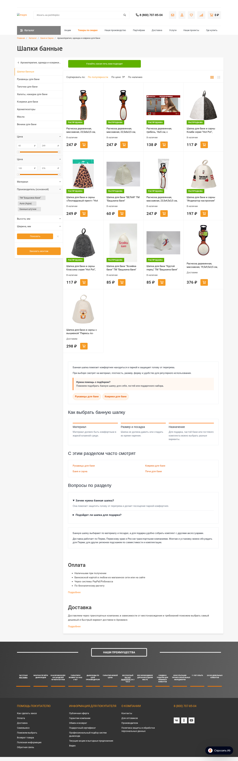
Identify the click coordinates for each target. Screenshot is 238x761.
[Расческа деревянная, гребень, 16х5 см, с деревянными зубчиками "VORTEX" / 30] (163, 105)
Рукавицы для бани (28, 79)
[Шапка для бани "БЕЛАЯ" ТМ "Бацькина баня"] (123, 174)
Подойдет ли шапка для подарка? (98, 514)
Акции (67, 30)
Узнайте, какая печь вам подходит (104, 63)
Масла (20, 116)
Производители (129, 723)
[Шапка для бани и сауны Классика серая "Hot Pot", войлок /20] (83, 242)
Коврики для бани (27, 101)
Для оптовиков (129, 718)
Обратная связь (25, 747)
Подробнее (74, 592)
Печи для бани (153, 471)
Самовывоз (23, 728)
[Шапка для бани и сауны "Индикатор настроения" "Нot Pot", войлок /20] (203, 174)
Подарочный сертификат (82, 728)
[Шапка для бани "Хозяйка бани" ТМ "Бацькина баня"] (123, 242)
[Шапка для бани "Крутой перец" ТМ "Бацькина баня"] (163, 242)
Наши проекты (191, 30)
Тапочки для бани (27, 86)
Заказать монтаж (38, 251)
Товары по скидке (88, 30)
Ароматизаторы (26, 109)
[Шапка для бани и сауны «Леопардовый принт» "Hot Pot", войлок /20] (83, 174)
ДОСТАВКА (23, 677)
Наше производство (115, 30)
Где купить (211, 30)
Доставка (157, 30)
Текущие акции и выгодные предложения (91, 740)
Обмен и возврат (78, 723)
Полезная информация (29, 742)
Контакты (126, 713)
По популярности (98, 77)
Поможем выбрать (27, 732)
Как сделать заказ (27, 713)
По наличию (135, 77)
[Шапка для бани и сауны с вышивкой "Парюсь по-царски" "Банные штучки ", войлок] (83, 309)
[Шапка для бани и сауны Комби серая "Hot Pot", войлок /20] (203, 105)
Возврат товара (25, 737)
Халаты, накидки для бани (32, 94)
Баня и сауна (80, 471)
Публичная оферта (79, 713)
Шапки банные (25, 71)
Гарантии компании (79, 718)
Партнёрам (139, 30)
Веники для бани (26, 124)
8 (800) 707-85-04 (185, 706)
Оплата (21, 718)
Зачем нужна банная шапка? (95, 500)
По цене (116, 77)
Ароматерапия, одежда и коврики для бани (41, 62)
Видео (72, 745)
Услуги (172, 30)
